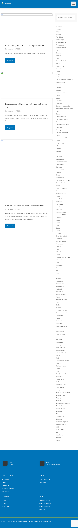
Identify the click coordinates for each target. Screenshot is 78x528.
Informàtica (59, 252)
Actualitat (59, 26)
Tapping (58, 398)
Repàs (57, 358)
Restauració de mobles (62, 360)
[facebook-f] (3, 524)
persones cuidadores (61, 326)
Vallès (57, 427)
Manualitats (59, 281)
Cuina (57, 111)
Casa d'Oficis (60, 66)
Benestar (58, 53)
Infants (58, 249)
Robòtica (58, 363)
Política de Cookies (44, 506)
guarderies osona (61, 241)
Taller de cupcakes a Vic (63, 392)
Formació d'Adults (61, 215)
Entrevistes (59, 167)
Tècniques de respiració (63, 403)
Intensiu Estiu (60, 260)
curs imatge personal (62, 119)
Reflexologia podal (61, 353)
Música (58, 297)
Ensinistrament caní (61, 162)
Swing (58, 390)
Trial (57, 414)
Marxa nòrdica (60, 284)
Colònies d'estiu (60, 93)
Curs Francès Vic (61, 116)
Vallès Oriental (60, 429)
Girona (4, 503)
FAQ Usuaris (5, 491)
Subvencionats (60, 387)
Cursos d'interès (60, 127)
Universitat (59, 419)
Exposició (59, 201)
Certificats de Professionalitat (64, 79)
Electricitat (59, 154)
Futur (57, 225)
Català (58, 71)
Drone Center (60, 143)
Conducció (59, 103)
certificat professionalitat (63, 77)
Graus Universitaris (61, 236)
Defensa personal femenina (64, 138)
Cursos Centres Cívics (62, 124)
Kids (57, 273)
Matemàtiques (60, 286)
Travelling (59, 411)
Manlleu (58, 278)
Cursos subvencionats (62, 132)
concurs (58, 98)
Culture (58, 114)
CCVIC (58, 74)
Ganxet (58, 228)
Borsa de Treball (61, 61)
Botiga (58, 63)
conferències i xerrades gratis (64, 108)
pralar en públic (60, 337)
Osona (58, 318)
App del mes (59, 37)
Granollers (59, 233)
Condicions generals (44, 500)
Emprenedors (60, 159)
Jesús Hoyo (59, 265)
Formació (59, 209)
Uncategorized (60, 416)
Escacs (58, 175)
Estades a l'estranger (62, 188)
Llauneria (59, 276)
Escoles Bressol (60, 183)
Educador (59, 151)
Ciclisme (58, 87)
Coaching (58, 90)
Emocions (59, 156)
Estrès (58, 196)
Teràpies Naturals (61, 406)
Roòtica (58, 368)
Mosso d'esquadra (61, 294)
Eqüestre (58, 172)
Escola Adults (60, 177)
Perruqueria (59, 323)
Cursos (58, 122)
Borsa (57, 58)
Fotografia (59, 217)
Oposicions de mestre (62, 310)
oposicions (59, 307)
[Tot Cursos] (6, 1)
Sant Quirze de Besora (62, 374)
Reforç (58, 355)
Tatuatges (58, 400)
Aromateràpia (60, 40)
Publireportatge (60, 347)
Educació (58, 148)
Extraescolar (59, 204)
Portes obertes (60, 331)
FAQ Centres (42, 482)
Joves (57, 268)
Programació (59, 342)
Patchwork (59, 321)
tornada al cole (60, 408)
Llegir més (10, 60)
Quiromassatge (60, 350)
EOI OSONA (60, 169)
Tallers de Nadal (60, 395)
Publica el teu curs (44, 479)
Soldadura (59, 382)
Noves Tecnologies (61, 299)
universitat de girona (62, 422)
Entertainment (60, 164)
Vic (57, 432)
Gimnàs (58, 231)
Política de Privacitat (45, 503)
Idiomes (58, 246)
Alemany (58, 29)
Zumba (58, 440)
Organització (59, 315)
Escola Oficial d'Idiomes (63, 180)
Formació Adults (61, 212)
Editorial (58, 146)
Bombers (58, 55)
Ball (57, 50)
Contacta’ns (5, 485)
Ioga (57, 262)
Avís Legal (42, 509)
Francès (58, 220)
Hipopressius (59, 244)
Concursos (59, 101)
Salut (57, 371)
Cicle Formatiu (60, 82)
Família (58, 207)
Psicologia (59, 345)
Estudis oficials (60, 199)
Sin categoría (60, 379)
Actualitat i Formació (8, 488)
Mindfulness (59, 292)
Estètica (58, 191)
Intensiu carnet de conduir (63, 257)
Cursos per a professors (62, 130)
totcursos (10, 49)
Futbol (58, 223)
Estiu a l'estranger (61, 193)
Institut (58, 254)
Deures (58, 140)
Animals (58, 34)
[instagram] (6, 524)
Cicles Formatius (61, 85)
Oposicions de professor (63, 313)
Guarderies (59, 238)
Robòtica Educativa (61, 366)
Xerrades (58, 437)
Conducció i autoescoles (63, 106)
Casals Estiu (59, 69)
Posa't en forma (60, 334)
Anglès (58, 32)
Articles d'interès (61, 42)
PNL (57, 329)
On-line (58, 305)
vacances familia (61, 424)
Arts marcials (60, 45)
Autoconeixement (61, 47)
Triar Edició (5, 479)
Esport (58, 185)
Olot (57, 302)
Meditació (59, 289)
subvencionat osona (61, 384)
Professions (59, 339)
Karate (58, 270)
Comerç (58, 95)
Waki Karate (59, 435)
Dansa (58, 135)
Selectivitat (59, 376)
